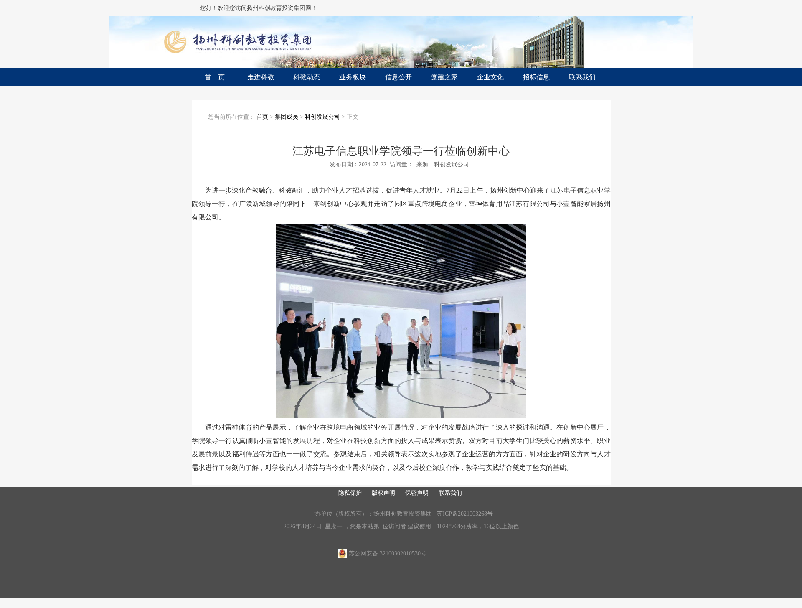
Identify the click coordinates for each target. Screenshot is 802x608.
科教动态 (306, 77)
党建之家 (444, 77)
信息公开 (398, 77)
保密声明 (417, 493)
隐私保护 (350, 493)
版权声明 (383, 493)
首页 (262, 117)
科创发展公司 (322, 117)
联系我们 (582, 77)
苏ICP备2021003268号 (465, 514)
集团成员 (286, 117)
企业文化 (490, 77)
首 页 (215, 77)
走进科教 (260, 77)
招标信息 (536, 77)
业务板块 (352, 77)
